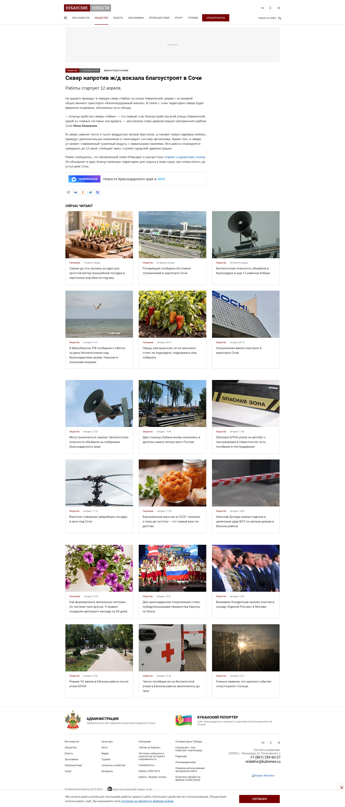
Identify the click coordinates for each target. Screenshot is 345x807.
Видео (105, 753)
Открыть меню (66, 18)
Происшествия (159, 17)
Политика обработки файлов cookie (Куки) (187, 778)
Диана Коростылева (116, 70)
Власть (118, 17)
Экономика (136, 17)
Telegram (278, 8)
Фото (105, 747)
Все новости (80, 17)
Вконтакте (262, 8)
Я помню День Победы (188, 741)
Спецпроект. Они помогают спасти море (188, 749)
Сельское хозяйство (113, 765)
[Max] (97, 192)
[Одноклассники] (83, 192)
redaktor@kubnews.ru (262, 761)
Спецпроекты (215, 17)
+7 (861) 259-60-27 (265, 757)
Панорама (145, 741)
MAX (161, 179)
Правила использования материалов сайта (190, 769)
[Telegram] (90, 192)
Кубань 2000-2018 (149, 771)
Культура (107, 741)
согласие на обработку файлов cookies (147, 801)
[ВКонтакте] (75, 192)
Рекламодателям (185, 762)
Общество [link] (148, 263)
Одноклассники (270, 8)
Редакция (181, 756)
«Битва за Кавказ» (150, 747)
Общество (101, 17)
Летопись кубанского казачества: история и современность (152, 756)
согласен (259, 799)
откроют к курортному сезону (184, 157)
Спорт (178, 17)
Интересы (107, 771)
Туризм (193, 17)
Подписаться (88, 179)
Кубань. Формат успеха (152, 777)
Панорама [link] (74, 263)
